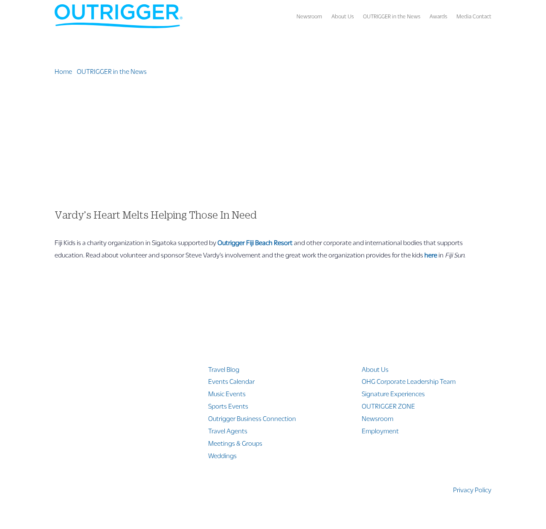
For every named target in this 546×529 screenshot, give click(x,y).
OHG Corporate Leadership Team (409, 381)
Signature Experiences (393, 393)
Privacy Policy (472, 489)
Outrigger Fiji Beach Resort (255, 242)
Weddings (222, 455)
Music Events (227, 393)
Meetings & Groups (235, 443)
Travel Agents (227, 430)
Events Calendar (231, 381)
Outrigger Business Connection (252, 418)
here (430, 254)
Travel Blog (223, 369)
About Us (342, 16)
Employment (380, 430)
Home (63, 71)
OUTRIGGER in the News (391, 16)
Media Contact (473, 16)
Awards (438, 16)
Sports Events (228, 405)
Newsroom (309, 16)
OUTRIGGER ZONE (388, 405)
